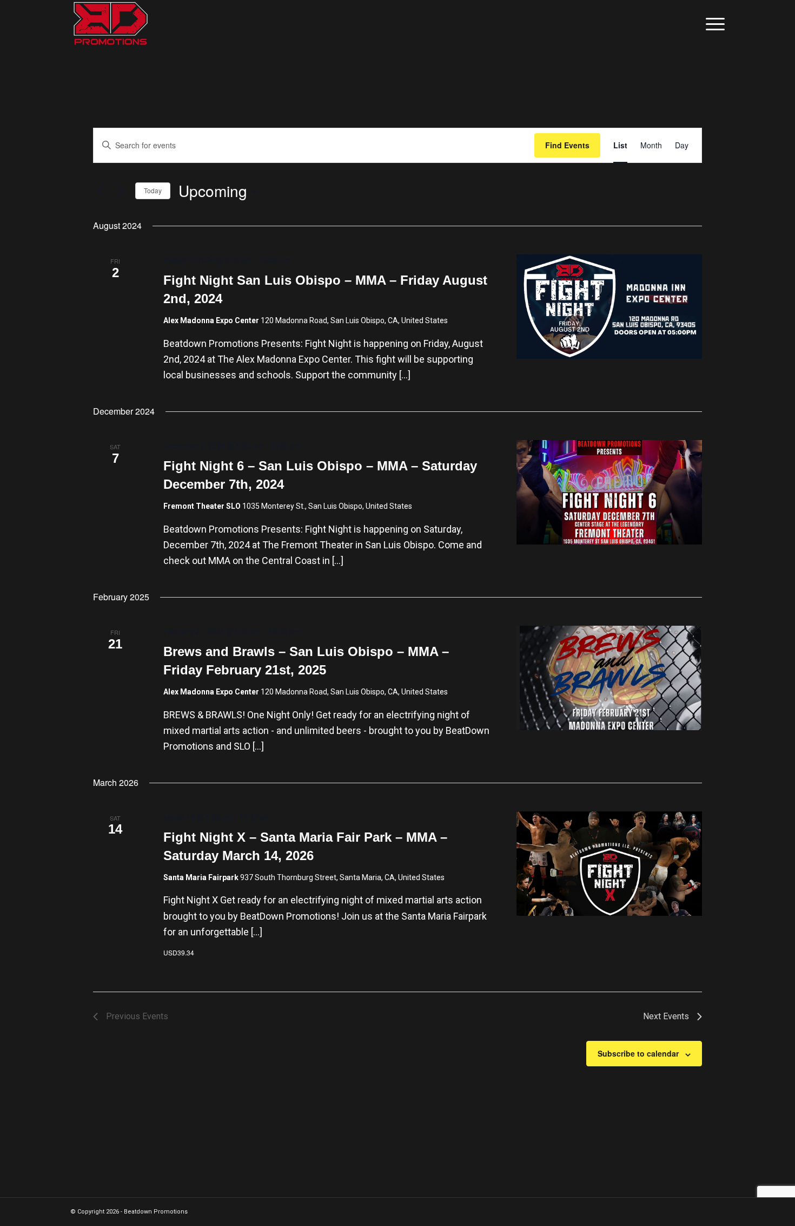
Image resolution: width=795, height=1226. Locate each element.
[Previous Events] (99, 191)
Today (153, 190)
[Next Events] (120, 191)
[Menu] (712, 24)
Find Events (567, 145)
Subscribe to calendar (638, 1053)
